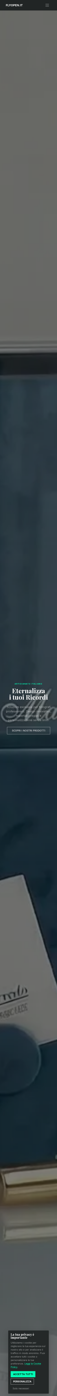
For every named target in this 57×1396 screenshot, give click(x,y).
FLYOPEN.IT (14, 5)
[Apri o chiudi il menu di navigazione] (47, 5)
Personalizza (22, 1381)
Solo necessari (21, 1388)
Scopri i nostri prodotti (28, 730)
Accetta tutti (23, 1374)
